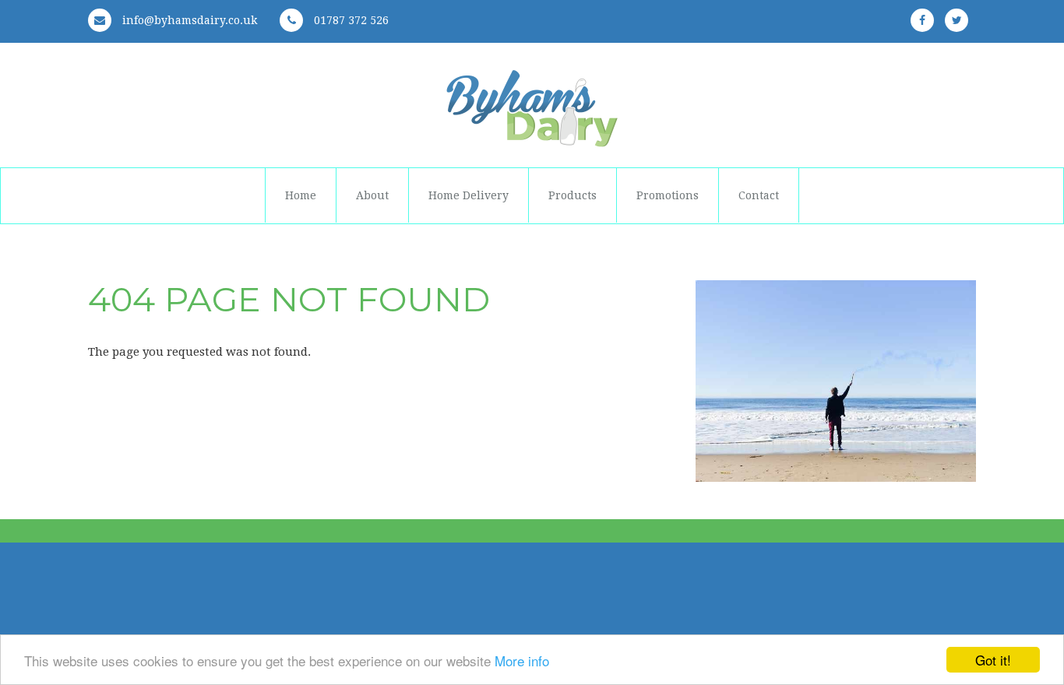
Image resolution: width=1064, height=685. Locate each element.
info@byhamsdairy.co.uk (188, 20)
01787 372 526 (350, 20)
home (300, 195)
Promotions (667, 195)
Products (572, 195)
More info (522, 660)
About (372, 195)
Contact (758, 195)
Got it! (993, 659)
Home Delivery (468, 195)
